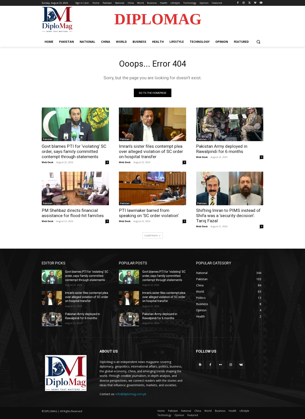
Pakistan (47, 139)
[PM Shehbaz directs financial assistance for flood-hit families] (75, 188)
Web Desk (47, 162)
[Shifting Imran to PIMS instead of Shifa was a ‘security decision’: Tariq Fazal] (229, 188)
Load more (151, 235)
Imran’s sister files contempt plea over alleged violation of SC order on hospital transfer (151, 151)
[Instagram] (243, 3)
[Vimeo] (255, 3)
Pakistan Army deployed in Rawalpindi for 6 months (221, 149)
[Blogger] (200, 365)
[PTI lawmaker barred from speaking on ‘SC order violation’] (152, 188)
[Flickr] (220, 365)
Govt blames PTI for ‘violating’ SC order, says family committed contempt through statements (74, 151)
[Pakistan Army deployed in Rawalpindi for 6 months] (229, 124)
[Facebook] (237, 3)
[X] (249, 3)
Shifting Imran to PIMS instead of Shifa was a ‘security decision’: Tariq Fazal (228, 215)
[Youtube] (261, 3)
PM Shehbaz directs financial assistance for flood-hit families (73, 213)
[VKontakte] (241, 365)
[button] (258, 42)
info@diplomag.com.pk (131, 394)
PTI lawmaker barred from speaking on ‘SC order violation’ (149, 213)
